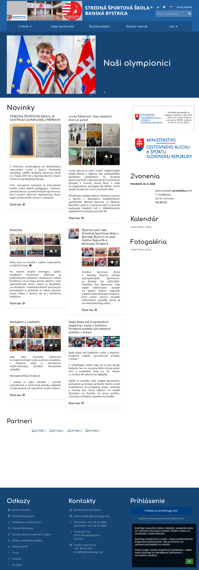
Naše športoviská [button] (62, 26)
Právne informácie (22, 528)
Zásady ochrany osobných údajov (31, 534)
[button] (164, 7)
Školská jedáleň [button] (99, 26)
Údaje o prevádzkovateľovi (27, 540)
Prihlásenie (184, 7)
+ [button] (153, 7)
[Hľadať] (189, 13)
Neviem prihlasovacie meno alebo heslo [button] (161, 518)
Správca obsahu (21, 510)
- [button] (159, 7)
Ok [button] (189, 561)
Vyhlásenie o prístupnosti (26, 522)
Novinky (17, 564)
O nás (15, 552)
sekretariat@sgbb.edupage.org (91, 516)
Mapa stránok (20, 546)
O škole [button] (23, 26)
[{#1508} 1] (39, 430)
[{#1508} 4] (93, 430)
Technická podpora (23, 516)
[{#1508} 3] (75, 430)
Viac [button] (172, 26)
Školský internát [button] (136, 26)
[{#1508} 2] (57, 430)
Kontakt (16, 558)
